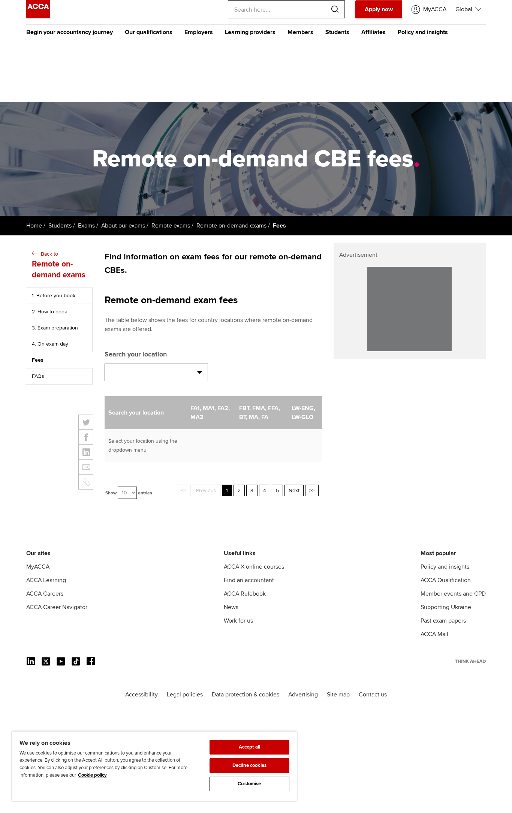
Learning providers (250, 32)
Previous (206, 490)
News (231, 607)
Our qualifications (148, 32)
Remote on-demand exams (231, 225)
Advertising (303, 694)
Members (300, 32)
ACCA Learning (46, 580)
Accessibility (141, 694)
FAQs (38, 376)
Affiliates (373, 32)
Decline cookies (249, 765)
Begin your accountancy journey (69, 32)
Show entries (128, 493)
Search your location (136, 354)
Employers (198, 32)
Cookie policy (92, 775)
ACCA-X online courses (254, 566)
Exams (86, 225)
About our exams (123, 225)
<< (183, 490)
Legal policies (185, 694)
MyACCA (37, 566)
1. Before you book (53, 295)
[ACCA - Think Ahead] (38, 16)
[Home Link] (470, 661)
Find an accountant (249, 580)
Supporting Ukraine (446, 607)
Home (34, 225)
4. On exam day (50, 344)
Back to (58, 265)
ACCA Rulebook (245, 593)
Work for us (238, 620)
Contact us (373, 694)
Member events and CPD (453, 593)
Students (337, 32)
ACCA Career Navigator (56, 607)
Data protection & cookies (245, 694)
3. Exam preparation (55, 328)
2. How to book (49, 311)
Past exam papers (443, 620)
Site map (338, 694)
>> (311, 490)
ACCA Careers (44, 593)
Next (294, 490)
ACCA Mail (434, 634)
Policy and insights (423, 32)
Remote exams (170, 225)
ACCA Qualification (446, 580)
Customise (249, 784)
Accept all (249, 747)
